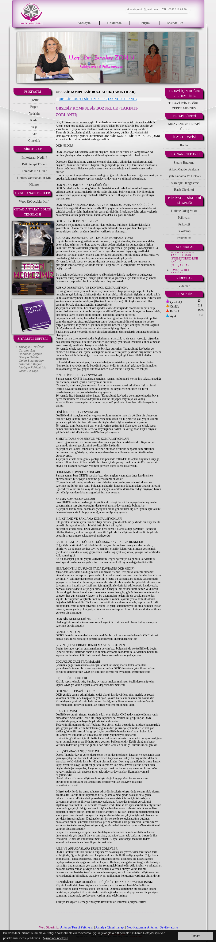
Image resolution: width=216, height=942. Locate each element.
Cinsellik (34, 140)
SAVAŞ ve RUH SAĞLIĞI (180, 261)
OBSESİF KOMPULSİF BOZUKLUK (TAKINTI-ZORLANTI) (98, 99)
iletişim (144, 23)
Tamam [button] (195, 935)
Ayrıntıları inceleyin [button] (55, 938)
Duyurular (184, 247)
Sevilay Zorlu (169, 927)
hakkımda (114, 23)
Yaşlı (34, 127)
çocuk (34, 100)
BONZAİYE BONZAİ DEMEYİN (184, 269)
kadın (34, 120)
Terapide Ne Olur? (34, 171)
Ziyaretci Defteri (33, 338)
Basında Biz (175, 23)
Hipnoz (34, 184)
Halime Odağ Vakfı (184, 211)
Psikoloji (184, 224)
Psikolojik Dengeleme (184, 183)
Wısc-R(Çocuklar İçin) (34, 201)
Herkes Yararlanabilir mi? (34, 178)
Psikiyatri (184, 217)
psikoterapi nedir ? (34, 157)
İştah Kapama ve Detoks (184, 176)
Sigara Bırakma (184, 162)
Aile (34, 134)
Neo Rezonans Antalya (142, 927)
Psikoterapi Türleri (34, 164)
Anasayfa (84, 23)
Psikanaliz (184, 238)
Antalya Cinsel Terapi (109, 927)
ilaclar (184, 145)
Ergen (34, 106)
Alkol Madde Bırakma (184, 169)
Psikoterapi (184, 231)
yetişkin (34, 113)
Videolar (184, 278)
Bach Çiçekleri (184, 189)
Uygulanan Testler (32, 193)
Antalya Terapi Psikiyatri (76, 927)
